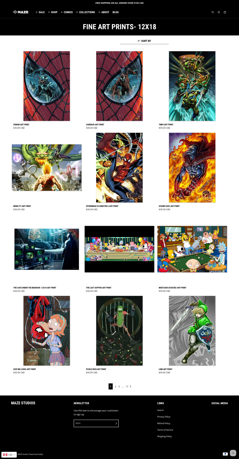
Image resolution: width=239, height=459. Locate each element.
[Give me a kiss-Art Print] (46, 331)
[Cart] (225, 12)
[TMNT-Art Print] (192, 86)
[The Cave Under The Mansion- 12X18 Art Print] (46, 249)
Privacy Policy (163, 416)
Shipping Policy (164, 436)
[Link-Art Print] (192, 331)
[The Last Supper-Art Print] (119, 249)
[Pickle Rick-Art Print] (119, 331)
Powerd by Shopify (36, 454)
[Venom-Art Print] (46, 86)
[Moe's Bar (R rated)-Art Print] (192, 249)
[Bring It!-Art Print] (46, 167)
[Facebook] (212, 412)
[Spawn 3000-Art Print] (192, 167)
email (78, 423)
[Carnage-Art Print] (119, 86)
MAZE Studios (23, 454)
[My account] (219, 12)
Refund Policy (163, 423)
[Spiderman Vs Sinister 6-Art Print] (119, 167)
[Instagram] (218, 412)
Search (160, 410)
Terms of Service (165, 429)
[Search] (213, 12)
